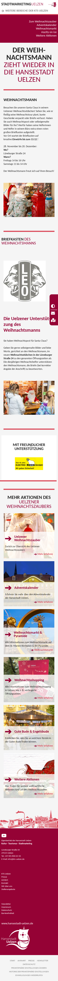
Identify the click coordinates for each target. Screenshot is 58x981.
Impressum (6, 907)
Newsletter (6, 904)
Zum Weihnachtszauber (43, 21)
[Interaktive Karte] (54, 320)
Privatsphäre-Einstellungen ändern (29, 968)
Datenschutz (6, 910)
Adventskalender (47, 25)
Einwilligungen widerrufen (29, 975)
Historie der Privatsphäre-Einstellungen (29, 972)
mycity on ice (49, 32)
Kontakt (4, 883)
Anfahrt (4, 880)
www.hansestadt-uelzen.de (17, 923)
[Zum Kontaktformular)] (54, 313)
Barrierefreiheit (7, 913)
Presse (4, 877)
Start (12, 961)
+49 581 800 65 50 (13, 856)
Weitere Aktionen (46, 35)
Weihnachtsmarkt (46, 28)
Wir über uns (6, 886)
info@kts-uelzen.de (16, 859)
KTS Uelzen (6, 874)
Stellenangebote (8, 889)
